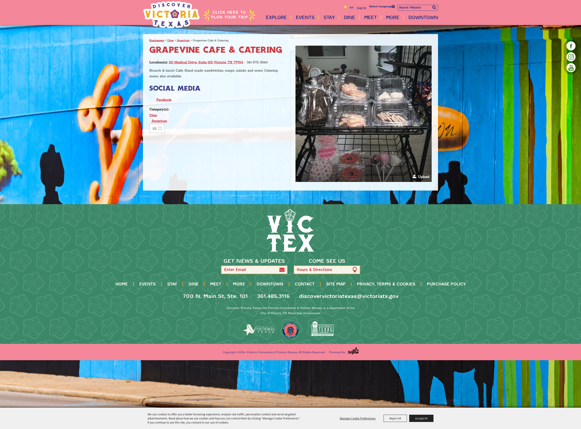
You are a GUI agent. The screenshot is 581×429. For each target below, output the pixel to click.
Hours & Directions (314, 270)
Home (122, 284)
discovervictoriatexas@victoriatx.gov (349, 296)
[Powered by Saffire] (353, 350)
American (183, 40)
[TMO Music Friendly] (290, 330)
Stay (329, 18)
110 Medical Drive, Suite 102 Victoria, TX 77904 (206, 62)
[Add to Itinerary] (160, 128)
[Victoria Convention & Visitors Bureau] (171, 14)
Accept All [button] (421, 418)
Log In (361, 8)
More (392, 18)
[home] (290, 230)
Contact (305, 284)
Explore (276, 18)
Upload (423, 177)
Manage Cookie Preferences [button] (358, 418)
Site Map (335, 284)
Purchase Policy (446, 284)
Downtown (423, 18)
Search (434, 7)
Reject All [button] (395, 418)
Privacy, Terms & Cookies (386, 284)
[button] (363, 114)
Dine (349, 18)
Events (305, 18)
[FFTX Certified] (322, 328)
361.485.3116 (273, 296)
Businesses (156, 40)
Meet (370, 18)
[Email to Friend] (154, 128)
